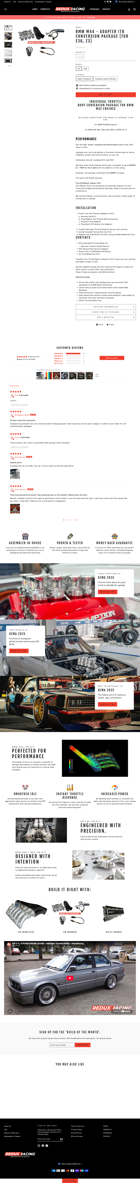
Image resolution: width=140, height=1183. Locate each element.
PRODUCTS (45, 9)
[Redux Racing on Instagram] (39, 1145)
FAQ (14, 2)
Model (79, 64)
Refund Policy (76, 1133)
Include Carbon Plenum (105, 79)
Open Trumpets (84, 79)
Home (78, 27)
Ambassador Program (43, 2)
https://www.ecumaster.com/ (89, 272)
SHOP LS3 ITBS (107, 592)
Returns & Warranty (25, 2)
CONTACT (106, 9)
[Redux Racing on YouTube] (47, 1145)
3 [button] (70, 520)
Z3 (79, 68)
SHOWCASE (95, 9)
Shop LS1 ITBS (107, 704)
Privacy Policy (76, 1129)
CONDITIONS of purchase (106, 312)
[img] (16, 391)
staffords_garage (116, 585)
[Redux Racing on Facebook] (43, 1145)
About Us (7, 2)
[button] (58, 353)
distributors (109, 272)
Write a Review (77, 1136)
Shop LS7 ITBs (18, 651)
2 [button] (67, 520)
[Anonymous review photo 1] (15, 474)
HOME (35, 9)
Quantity (81, 52)
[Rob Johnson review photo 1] (15, 509)
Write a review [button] (112, 358)
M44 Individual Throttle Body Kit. (93, 243)
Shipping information (105, 307)
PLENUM (80, 75)
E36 (85, 68)
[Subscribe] (61, 1139)
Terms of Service (77, 1126)
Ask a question (105, 317)
